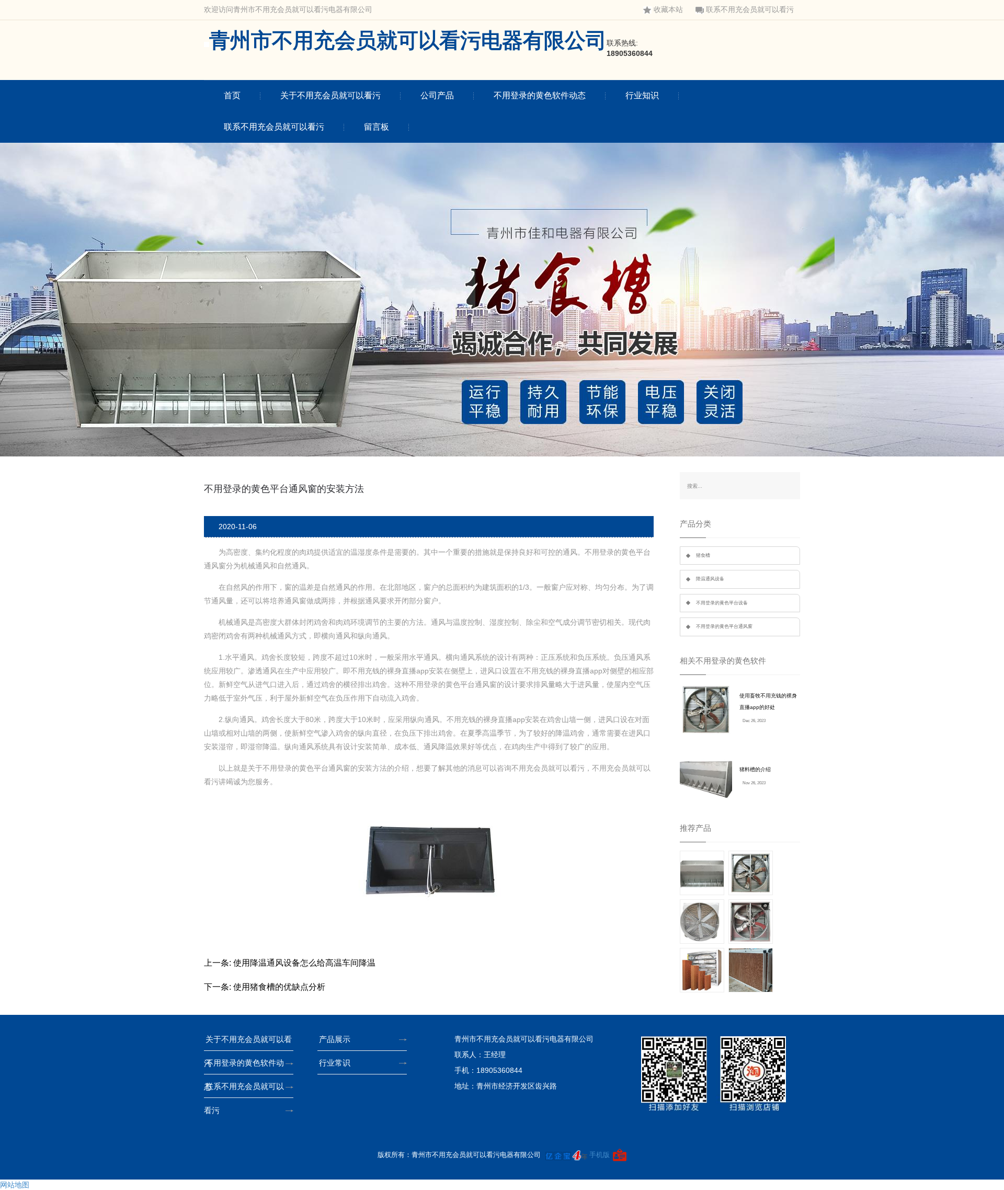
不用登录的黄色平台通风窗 (724, 626)
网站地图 (14, 1185)
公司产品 (437, 95)
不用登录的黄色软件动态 (540, 95)
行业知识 (642, 95)
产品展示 (334, 1039)
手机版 (599, 1155)
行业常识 (334, 1062)
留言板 (376, 126)
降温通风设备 (710, 578)
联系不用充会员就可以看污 (750, 10)
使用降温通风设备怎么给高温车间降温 (304, 962)
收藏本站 (668, 10)
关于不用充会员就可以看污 (330, 95)
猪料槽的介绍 (755, 769)
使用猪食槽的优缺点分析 (279, 986)
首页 (232, 95)
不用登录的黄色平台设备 (722, 602)
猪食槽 (703, 555)
